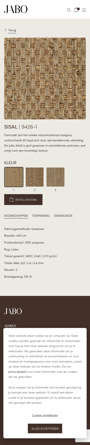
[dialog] (45, 383)
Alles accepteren (45, 428)
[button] (68, 10)
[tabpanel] (45, 252)
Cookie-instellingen (45, 415)
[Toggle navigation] (83, 9)
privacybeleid (17, 371)
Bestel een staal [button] (26, 199)
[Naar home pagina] (15, 9)
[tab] (16, 215)
